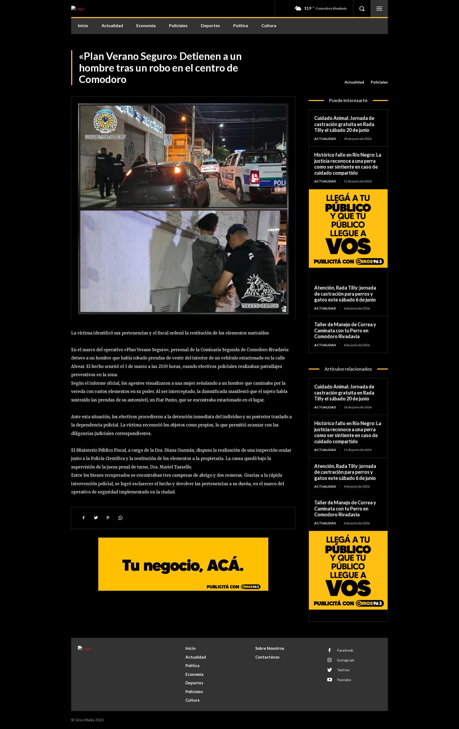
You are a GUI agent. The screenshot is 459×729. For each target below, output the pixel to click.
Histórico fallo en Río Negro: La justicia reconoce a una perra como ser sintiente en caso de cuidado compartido (347, 164)
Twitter (343, 670)
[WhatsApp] (120, 518)
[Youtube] (329, 680)
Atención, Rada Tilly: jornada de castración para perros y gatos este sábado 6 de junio (345, 294)
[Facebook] (83, 518)
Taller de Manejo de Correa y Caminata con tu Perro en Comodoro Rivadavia (345, 330)
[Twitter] (95, 518)
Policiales (379, 82)
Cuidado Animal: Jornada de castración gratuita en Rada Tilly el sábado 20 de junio (344, 124)
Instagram (345, 660)
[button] (361, 8)
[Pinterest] (108, 518)
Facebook (345, 650)
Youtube (344, 680)
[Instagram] (329, 660)
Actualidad (354, 82)
